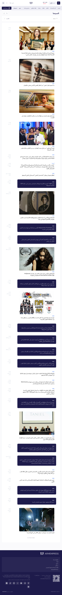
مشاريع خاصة (26, 8)
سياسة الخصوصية (54, 569)
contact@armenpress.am (45, 578)
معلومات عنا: (55, 559)
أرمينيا (59, 8)
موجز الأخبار (5, 8)
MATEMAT (4, 591)
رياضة (39, 8)
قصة (57, 561)
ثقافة (43, 8)
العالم (47, 8)
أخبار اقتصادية (53, 8)
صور (20, 8)
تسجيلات (15, 8)
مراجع (57, 563)
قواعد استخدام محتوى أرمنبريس (52, 567)
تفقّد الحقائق (33, 8)
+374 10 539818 (47, 577)
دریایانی (56, 565)
